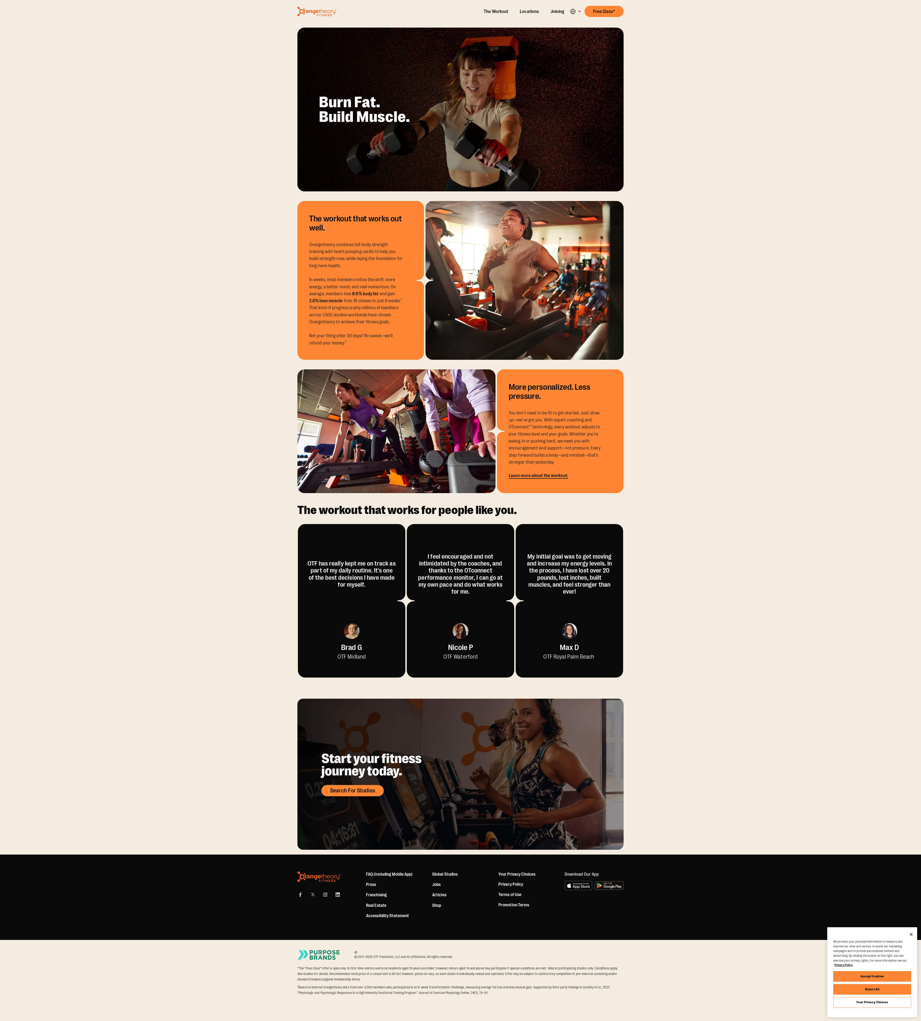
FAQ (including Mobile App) (389, 874)
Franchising (376, 894)
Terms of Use (509, 894)
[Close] (911, 934)
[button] (575, 11)
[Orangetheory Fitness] (319, 876)
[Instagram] (325, 894)
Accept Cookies (872, 976)
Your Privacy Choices (872, 1002)
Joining (557, 11)
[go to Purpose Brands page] (319, 955)
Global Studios (445, 874)
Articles (439, 894)
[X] (313, 894)
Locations (529, 11)
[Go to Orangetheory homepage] (317, 11)
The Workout (496, 11)
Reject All (872, 989)
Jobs (436, 884)
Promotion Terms (513, 905)
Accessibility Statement (387, 915)
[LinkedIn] (338, 894)
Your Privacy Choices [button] (516, 874)
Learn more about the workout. (538, 475)
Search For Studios (352, 790)
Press (371, 884)
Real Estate (376, 905)
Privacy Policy (510, 884)
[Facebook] (300, 894)
